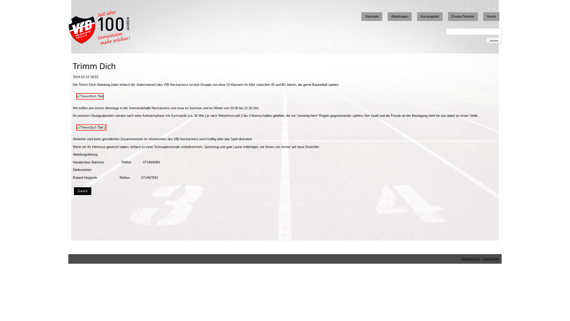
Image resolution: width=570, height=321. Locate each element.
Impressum (491, 259)
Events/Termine (463, 16)
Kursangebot (430, 16)
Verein (491, 16)
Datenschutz (471, 259)
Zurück (82, 191)
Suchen (494, 40)
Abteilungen (399, 16)
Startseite (372, 16)
